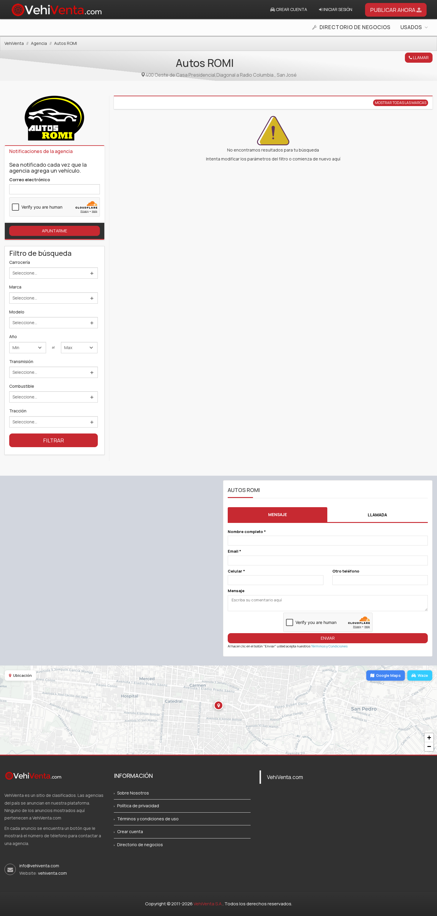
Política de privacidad (138, 805)
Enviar (328, 638)
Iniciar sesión (337, 9)
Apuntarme (54, 231)
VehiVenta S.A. (208, 904)
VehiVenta (14, 43)
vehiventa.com (52, 873)
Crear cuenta (291, 9)
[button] (218, 705)
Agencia (39, 43)
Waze (423, 675)
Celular (236, 571)
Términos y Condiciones (329, 646)
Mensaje (277, 514)
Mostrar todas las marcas (400, 102)
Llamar (420, 57)
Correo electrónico (29, 179)
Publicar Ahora (393, 9)
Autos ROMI (65, 43)
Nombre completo (247, 531)
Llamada (377, 515)
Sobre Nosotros (133, 793)
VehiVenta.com (285, 777)
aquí (336, 159)
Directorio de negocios (140, 844)
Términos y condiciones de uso (148, 819)
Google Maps (388, 675)
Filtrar (53, 440)
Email (234, 551)
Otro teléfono (345, 571)
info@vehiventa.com (39, 865)
